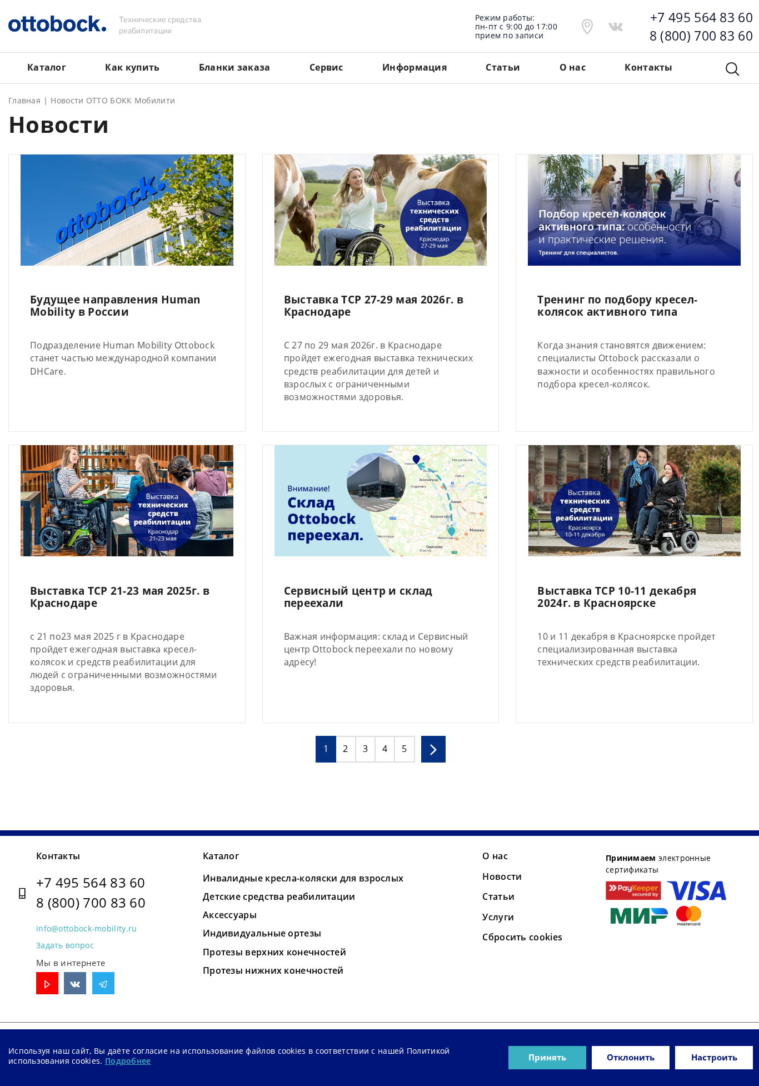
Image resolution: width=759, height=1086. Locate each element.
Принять (547, 1057)
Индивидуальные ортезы (262, 933)
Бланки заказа (235, 67)
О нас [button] (573, 67)
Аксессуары (230, 915)
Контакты (58, 856)
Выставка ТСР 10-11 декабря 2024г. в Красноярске (616, 597)
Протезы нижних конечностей (273, 970)
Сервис (326, 67)
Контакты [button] (648, 67)
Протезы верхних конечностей (274, 952)
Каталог (221, 856)
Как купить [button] (132, 67)
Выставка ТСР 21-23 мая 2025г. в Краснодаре (119, 597)
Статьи (503, 67)
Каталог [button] (46, 67)
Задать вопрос (65, 945)
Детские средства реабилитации (279, 896)
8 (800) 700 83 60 (91, 902)
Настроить (714, 1057)
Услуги (498, 917)
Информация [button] (414, 67)
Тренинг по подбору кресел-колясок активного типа (617, 306)
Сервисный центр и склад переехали (358, 597)
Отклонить (631, 1057)
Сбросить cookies (522, 937)
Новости (502, 876)
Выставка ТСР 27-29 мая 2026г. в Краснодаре (373, 306)
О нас (495, 856)
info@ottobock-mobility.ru (86, 928)
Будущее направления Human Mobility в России (115, 306)
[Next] (433, 749)
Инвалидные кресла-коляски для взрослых (303, 878)
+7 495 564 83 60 (91, 882)
